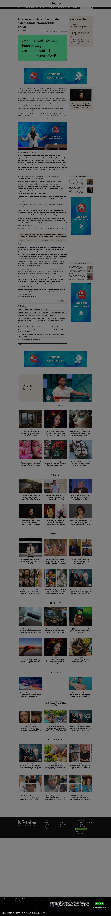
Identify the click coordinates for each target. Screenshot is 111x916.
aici (34, 910)
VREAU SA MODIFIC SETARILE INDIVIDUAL (99, 908)
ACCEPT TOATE (99, 903)
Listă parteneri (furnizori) (54, 906)
